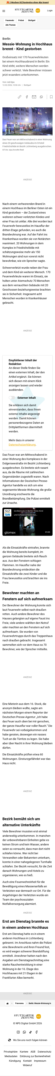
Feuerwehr (10, 20)
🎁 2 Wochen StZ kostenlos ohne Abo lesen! (27, 2)
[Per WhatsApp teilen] (41, 97)
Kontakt (27, 1060)
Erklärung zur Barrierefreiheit (35, 1056)
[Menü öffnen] (3, 10)
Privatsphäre (10, 1051)
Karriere (24, 1051)
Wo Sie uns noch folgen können (30, 1040)
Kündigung (15, 1060)
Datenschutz (44, 1051)
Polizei (21, 20)
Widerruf (27, 1065)
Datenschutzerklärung (22, 444)
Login (50, 10)
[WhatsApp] (24, 1032)
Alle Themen (11, 25)
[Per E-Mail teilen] (34, 97)
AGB (33, 1051)
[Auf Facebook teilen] (27, 97)
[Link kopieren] (19, 97)
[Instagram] (18, 1032)
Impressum (40, 1060)
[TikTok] (30, 1032)
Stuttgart (31, 20)
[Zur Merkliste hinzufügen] (50, 97)
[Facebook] (36, 1032)
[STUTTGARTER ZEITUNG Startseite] (27, 10)
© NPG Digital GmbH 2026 (27, 1023)
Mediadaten (11, 1056)
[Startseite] (7, 1003)
